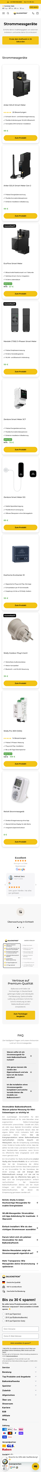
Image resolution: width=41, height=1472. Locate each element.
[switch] (5, 1468)
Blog (4, 1420)
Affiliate (6, 1415)
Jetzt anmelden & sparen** (20, 1343)
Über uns (6, 1400)
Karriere (6, 1408)
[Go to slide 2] (20, 897)
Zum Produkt (20, 138)
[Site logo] (11, 1276)
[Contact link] (33, 13)
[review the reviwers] (9, 884)
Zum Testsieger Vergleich (20, 1015)
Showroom (7, 1404)
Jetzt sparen (34, 7)
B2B (4, 1412)
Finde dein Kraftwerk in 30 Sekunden (20, 40)
